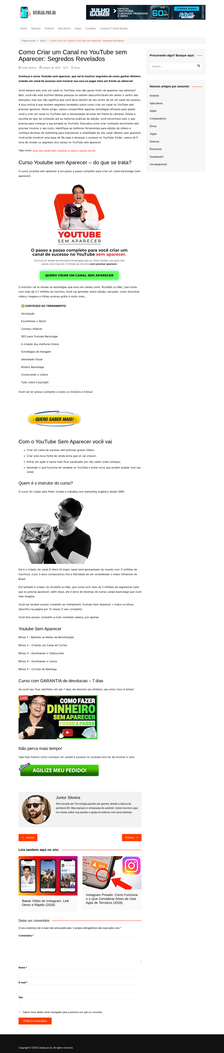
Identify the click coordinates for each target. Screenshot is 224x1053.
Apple (153, 110)
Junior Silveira (29, 67)
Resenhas (156, 149)
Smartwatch (156, 156)
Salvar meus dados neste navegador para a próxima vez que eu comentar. (62, 1012)
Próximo (129, 837)
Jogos (77, 28)
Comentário (26, 935)
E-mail (23, 982)
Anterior (30, 837)
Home (23, 28)
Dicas (77, 67)
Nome (23, 967)
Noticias (36, 28)
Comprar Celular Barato (114, 28)
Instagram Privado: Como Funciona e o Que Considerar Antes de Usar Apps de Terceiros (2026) (112, 898)
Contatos (90, 28)
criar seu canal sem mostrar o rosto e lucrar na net (63, 150)
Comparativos (158, 118)
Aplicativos (64, 28)
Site (21, 997)
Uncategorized (158, 164)
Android (49, 28)
